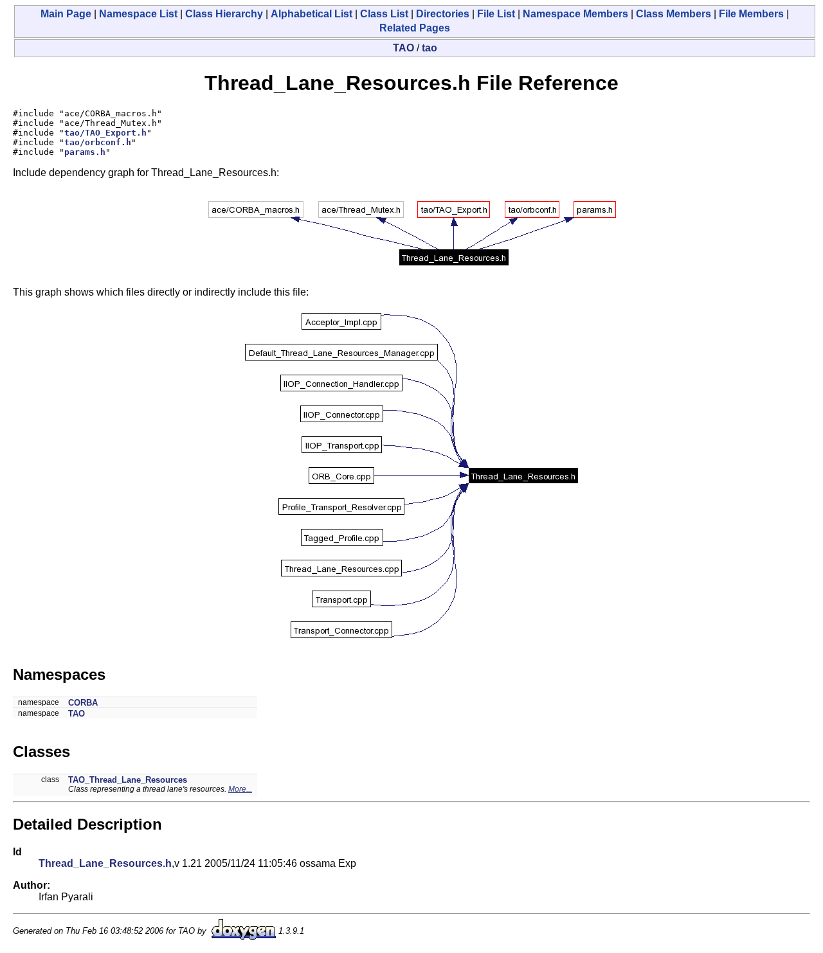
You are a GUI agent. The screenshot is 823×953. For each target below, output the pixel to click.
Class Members (673, 13)
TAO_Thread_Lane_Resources (127, 780)
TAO (403, 47)
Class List (384, 13)
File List (496, 13)
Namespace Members (575, 13)
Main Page (66, 13)
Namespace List (138, 13)
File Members (751, 13)
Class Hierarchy (224, 13)
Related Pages (414, 27)
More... (240, 789)
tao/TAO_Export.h (105, 133)
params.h (84, 152)
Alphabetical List (311, 13)
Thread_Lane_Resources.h (105, 863)
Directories (442, 13)
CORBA (83, 703)
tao (429, 47)
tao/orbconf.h (97, 142)
